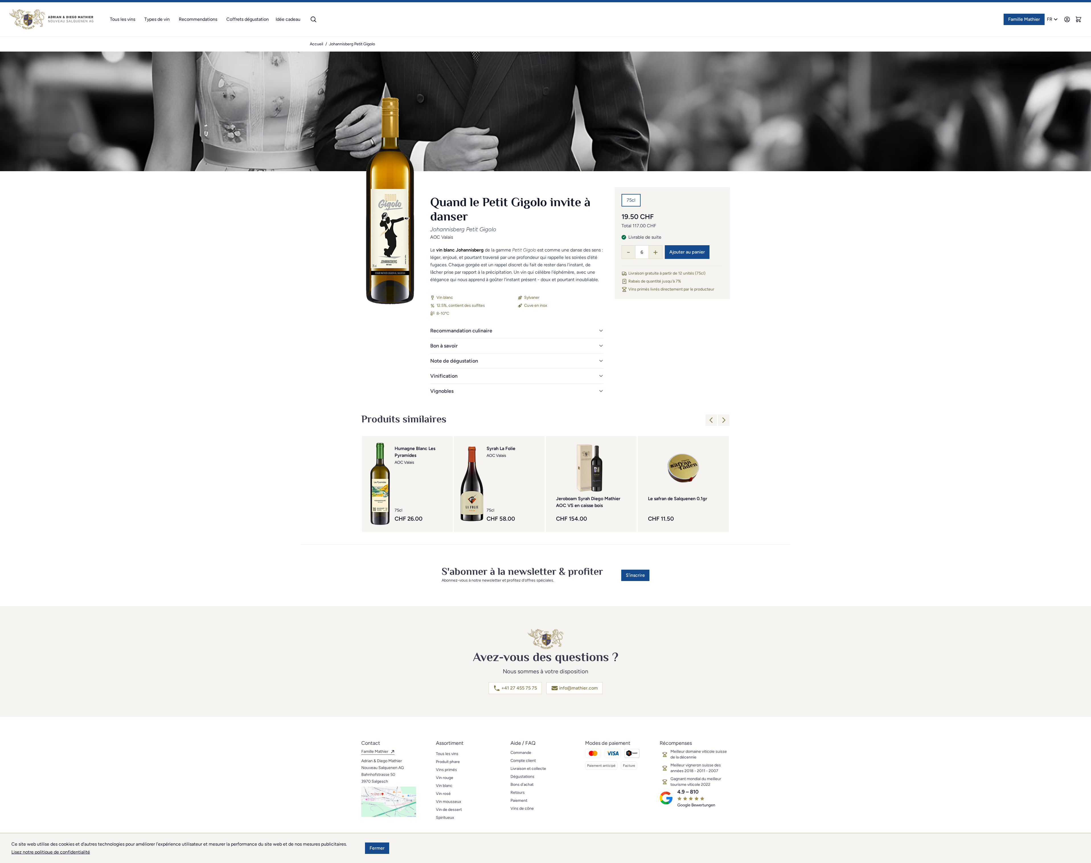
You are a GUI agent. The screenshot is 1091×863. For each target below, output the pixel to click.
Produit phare (448, 761)
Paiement (518, 800)
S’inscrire (635, 575)
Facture (629, 766)
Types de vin (157, 19)
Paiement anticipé (601, 766)
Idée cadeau (288, 19)
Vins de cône (522, 808)
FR (1049, 19)
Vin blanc (444, 785)
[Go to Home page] (51, 19)
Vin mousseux (448, 801)
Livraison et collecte (528, 768)
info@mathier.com (578, 688)
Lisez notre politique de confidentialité (50, 852)
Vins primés (446, 769)
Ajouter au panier (687, 252)
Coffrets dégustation (247, 19)
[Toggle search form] (313, 19)
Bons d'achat (522, 784)
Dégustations (522, 776)
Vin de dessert (449, 809)
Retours (517, 792)
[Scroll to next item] (723, 420)
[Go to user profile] (1067, 19)
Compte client (523, 760)
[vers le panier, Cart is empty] (1078, 19)
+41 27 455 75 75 (519, 688)
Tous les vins (122, 19)
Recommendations (198, 19)
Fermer (377, 848)
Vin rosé (443, 793)
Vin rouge (444, 777)
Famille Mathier (1024, 19)
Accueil (316, 44)
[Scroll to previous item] (711, 420)
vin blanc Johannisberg (460, 250)
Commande (520, 752)
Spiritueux (445, 817)
